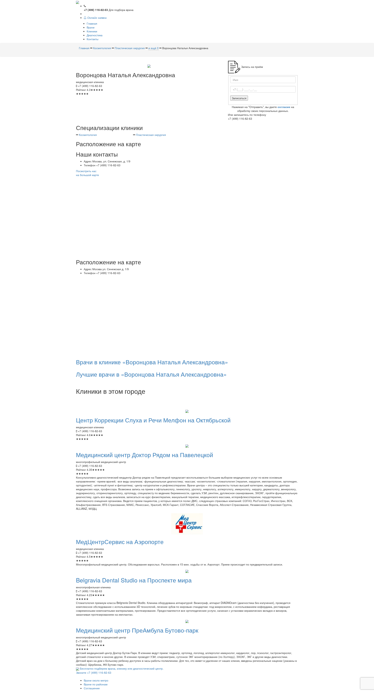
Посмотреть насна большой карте (87, 173)
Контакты (92, 39)
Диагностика (94, 35)
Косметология (88, 135)
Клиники (92, 31)
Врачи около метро (96, 680)
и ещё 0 (153, 48)
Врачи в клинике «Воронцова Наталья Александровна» (152, 362)
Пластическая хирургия (151, 135)
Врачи (90, 27)
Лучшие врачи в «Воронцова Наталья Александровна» (151, 374)
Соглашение (92, 688)
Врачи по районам (96, 684)
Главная (92, 23)
